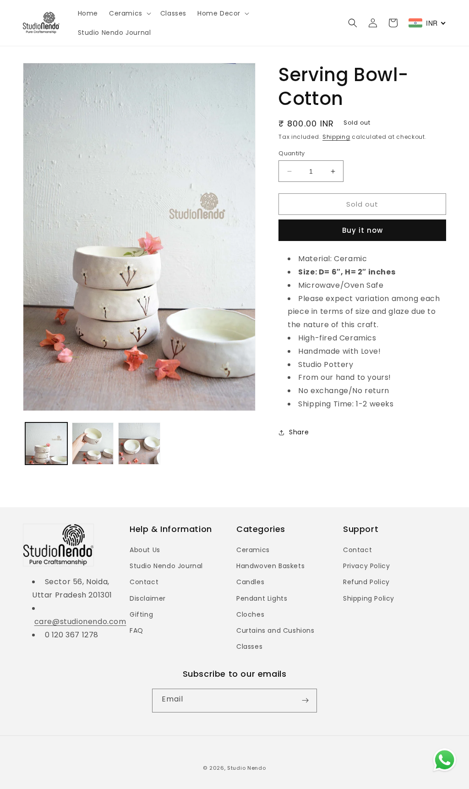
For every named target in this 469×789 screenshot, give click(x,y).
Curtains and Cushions (275, 630)
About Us (145, 549)
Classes (249, 646)
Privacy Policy (366, 565)
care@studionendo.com (80, 621)
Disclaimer (148, 598)
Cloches (250, 614)
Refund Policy (366, 581)
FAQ (136, 630)
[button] (129, 13)
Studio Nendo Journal (166, 565)
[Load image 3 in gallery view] (139, 443)
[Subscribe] (305, 700)
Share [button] (299, 432)
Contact (144, 581)
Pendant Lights (261, 598)
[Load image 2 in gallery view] (93, 443)
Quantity (291, 153)
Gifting (141, 614)
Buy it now (362, 230)
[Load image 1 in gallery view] (46, 443)
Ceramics (253, 549)
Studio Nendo (246, 768)
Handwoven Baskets (270, 565)
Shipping (336, 137)
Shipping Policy (368, 598)
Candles (250, 581)
